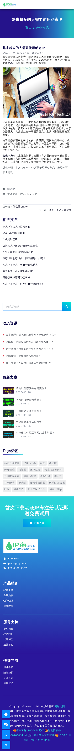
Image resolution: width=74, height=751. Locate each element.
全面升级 (45, 476)
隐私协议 (8, 672)
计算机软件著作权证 (43, 735)
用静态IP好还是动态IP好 (16, 277)
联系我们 (8, 633)
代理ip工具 (30, 463)
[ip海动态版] (20, 547)
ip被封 (22, 469)
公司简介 (8, 628)
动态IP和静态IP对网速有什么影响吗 (23, 283)
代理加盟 (8, 639)
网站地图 (60, 706)
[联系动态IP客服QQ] (6, 714)
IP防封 (22, 482)
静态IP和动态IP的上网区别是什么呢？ (24, 258)
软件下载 (8, 589)
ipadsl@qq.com (16, 563)
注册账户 (8, 683)
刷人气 (58, 476)
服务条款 (8, 667)
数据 (6, 489)
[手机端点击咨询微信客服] (6, 724)
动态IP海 (8, 155)
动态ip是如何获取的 (60, 210)
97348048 (13, 558)
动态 (42, 463)
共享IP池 (9, 482)
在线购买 (8, 595)
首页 (28, 27)
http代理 (9, 469)
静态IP (53, 463)
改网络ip (35, 469)
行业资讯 (42, 28)
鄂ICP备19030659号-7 (30, 730)
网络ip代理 (30, 476)
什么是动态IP (20, 206)
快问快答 (8, 600)
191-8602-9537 (17, 568)
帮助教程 (8, 605)
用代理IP (18, 489)
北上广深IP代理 (36, 489)
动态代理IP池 (11, 463)
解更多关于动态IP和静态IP (18, 271)
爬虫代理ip (55, 489)
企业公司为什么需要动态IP (18, 251)
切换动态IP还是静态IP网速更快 (20, 245)
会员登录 (8, 677)
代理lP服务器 (57, 482)
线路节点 (8, 644)
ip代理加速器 (37, 482)
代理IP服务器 (11, 476)
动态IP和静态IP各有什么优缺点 (20, 264)
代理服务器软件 (53, 469)
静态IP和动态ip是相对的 (16, 226)
